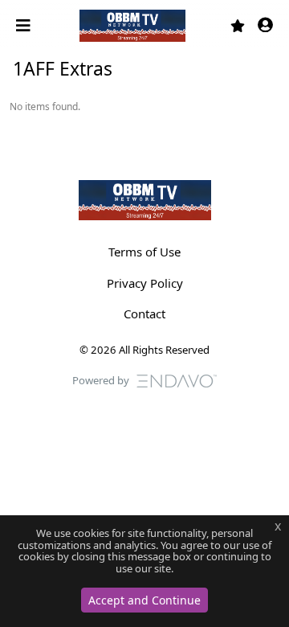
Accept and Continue (144, 600)
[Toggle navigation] (25, 25)
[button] (265, 26)
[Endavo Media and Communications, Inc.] (176, 379)
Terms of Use (144, 252)
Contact (144, 313)
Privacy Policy (145, 283)
